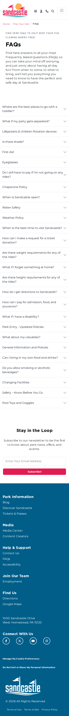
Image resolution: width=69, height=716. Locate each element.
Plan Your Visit (21, 24)
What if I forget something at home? (28, 267)
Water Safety (11, 207)
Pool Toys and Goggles (18, 403)
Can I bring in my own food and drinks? (30, 357)
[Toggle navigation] (61, 10)
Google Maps (12, 604)
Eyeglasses (10, 162)
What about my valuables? (21, 337)
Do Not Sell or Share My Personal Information (29, 667)
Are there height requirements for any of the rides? (31, 279)
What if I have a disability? (20, 316)
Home (6, 24)
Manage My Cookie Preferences (21, 658)
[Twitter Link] (19, 640)
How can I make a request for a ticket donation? (28, 240)
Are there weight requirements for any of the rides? (31, 255)
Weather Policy (13, 217)
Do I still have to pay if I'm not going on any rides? (32, 174)
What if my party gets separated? (26, 121)
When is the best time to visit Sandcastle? (32, 228)
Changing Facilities (15, 382)
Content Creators (15, 536)
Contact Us (11, 553)
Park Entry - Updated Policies (23, 327)
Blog (6, 502)
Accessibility (12, 564)
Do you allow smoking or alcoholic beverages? (26, 370)
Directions (10, 598)
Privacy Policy (50, 709)
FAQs (6, 559)
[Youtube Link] (33, 640)
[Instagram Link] (46, 640)
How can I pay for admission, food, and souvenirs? (29, 304)
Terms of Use (14, 709)
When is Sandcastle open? (21, 197)
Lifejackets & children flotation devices (29, 131)
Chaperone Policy (14, 187)
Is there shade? (13, 141)
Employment (12, 581)
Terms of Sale (31, 709)
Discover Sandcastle (17, 508)
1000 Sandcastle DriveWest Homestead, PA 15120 (22, 620)
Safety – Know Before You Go (22, 392)
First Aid (8, 152)
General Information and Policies (25, 347)
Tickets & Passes (15, 513)
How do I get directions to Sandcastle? (29, 292)
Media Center (13, 530)
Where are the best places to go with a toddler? (29, 109)
